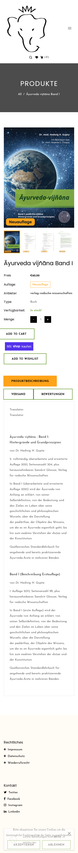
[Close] (69, 830)
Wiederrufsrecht (19, 762)
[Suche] (31, 57)
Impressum (15, 749)
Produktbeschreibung (30, 381)
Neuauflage (40, 284)
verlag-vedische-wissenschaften (51, 293)
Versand (18, 394)
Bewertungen (53, 394)
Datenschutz (16, 756)
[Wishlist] (37, 57)
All (20, 94)
